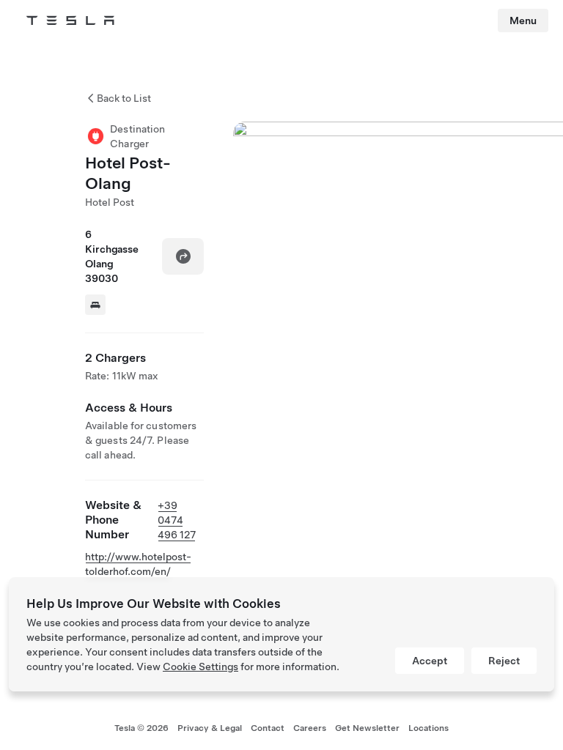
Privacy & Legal (209, 728)
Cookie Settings (200, 666)
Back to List (124, 98)
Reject (504, 661)
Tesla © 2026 (141, 728)
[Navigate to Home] (70, 20)
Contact (267, 728)
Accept (429, 661)
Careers (309, 728)
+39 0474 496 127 (177, 520)
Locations (428, 728)
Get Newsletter (367, 728)
